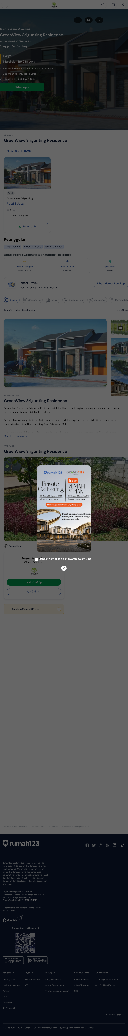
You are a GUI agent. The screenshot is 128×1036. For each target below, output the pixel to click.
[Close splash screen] (64, 568)
